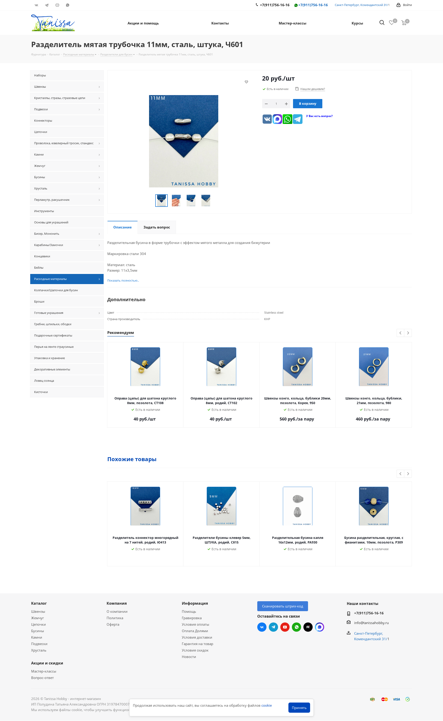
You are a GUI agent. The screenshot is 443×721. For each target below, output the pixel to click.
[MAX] (277, 119)
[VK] (267, 119)
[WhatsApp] (287, 119)
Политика (115, 618)
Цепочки (38, 624)
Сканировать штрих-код (282, 606)
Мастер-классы (43, 671)
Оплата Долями (195, 630)
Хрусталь (38, 650)
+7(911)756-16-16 (313, 5)
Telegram (47, 5)
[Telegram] (297, 119)
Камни (36, 637)
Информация (195, 603)
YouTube (57, 5)
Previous (400, 333)
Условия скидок (195, 650)
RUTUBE (78, 5)
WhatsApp (67, 5)
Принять (299, 707)
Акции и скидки (47, 663)
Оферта (113, 624)
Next (408, 333)
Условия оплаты (195, 624)
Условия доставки (197, 637)
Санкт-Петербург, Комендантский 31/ (361, 5)
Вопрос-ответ (42, 677)
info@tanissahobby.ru (371, 622)
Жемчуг (37, 618)
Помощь (189, 611)
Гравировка (192, 618)
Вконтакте (36, 5)
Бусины (37, 630)
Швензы (38, 611)
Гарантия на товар (197, 643)
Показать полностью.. (123, 280)
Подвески (39, 643)
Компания (117, 603)
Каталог (39, 603)
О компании (117, 611)
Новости (189, 656)
